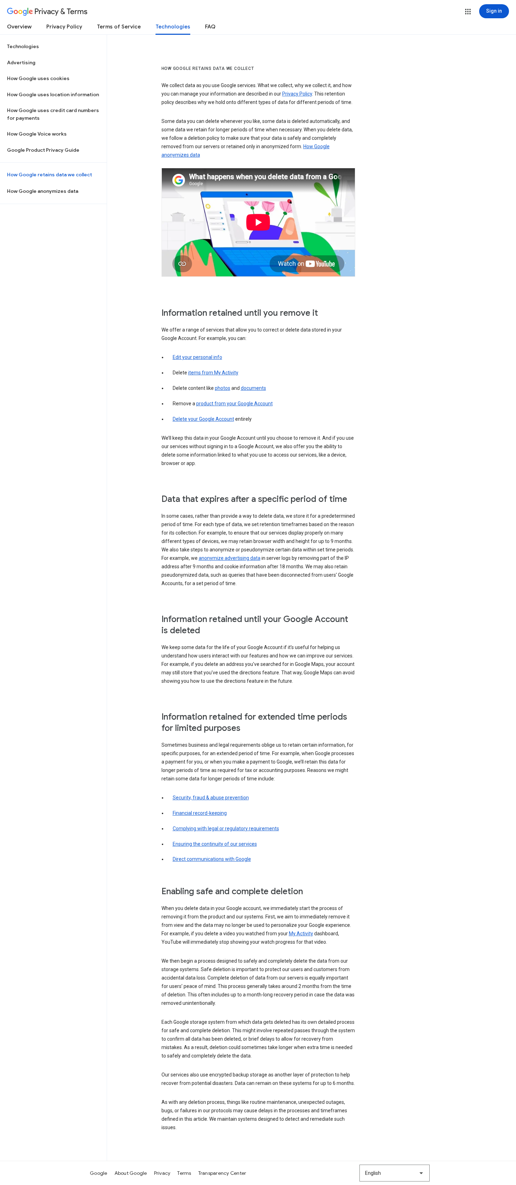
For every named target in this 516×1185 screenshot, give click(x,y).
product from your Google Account (234, 403)
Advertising (21, 62)
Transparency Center (222, 1173)
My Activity (301, 933)
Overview (19, 27)
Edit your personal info (197, 357)
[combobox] (394, 1173)
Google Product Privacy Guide (43, 150)
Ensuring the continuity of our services (215, 844)
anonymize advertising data (229, 558)
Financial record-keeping (200, 813)
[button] (468, 12)
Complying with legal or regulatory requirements (226, 828)
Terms (184, 1173)
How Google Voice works (37, 134)
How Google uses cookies (38, 78)
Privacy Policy (64, 27)
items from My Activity (213, 372)
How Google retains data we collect (49, 174)
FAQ (210, 27)
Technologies (173, 27)
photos (222, 388)
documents (253, 388)
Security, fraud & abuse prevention (211, 797)
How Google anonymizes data (42, 191)
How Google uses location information (53, 94)
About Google (130, 1173)
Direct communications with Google (212, 859)
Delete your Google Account (203, 419)
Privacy (162, 1173)
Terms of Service (119, 27)
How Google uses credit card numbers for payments (53, 114)
